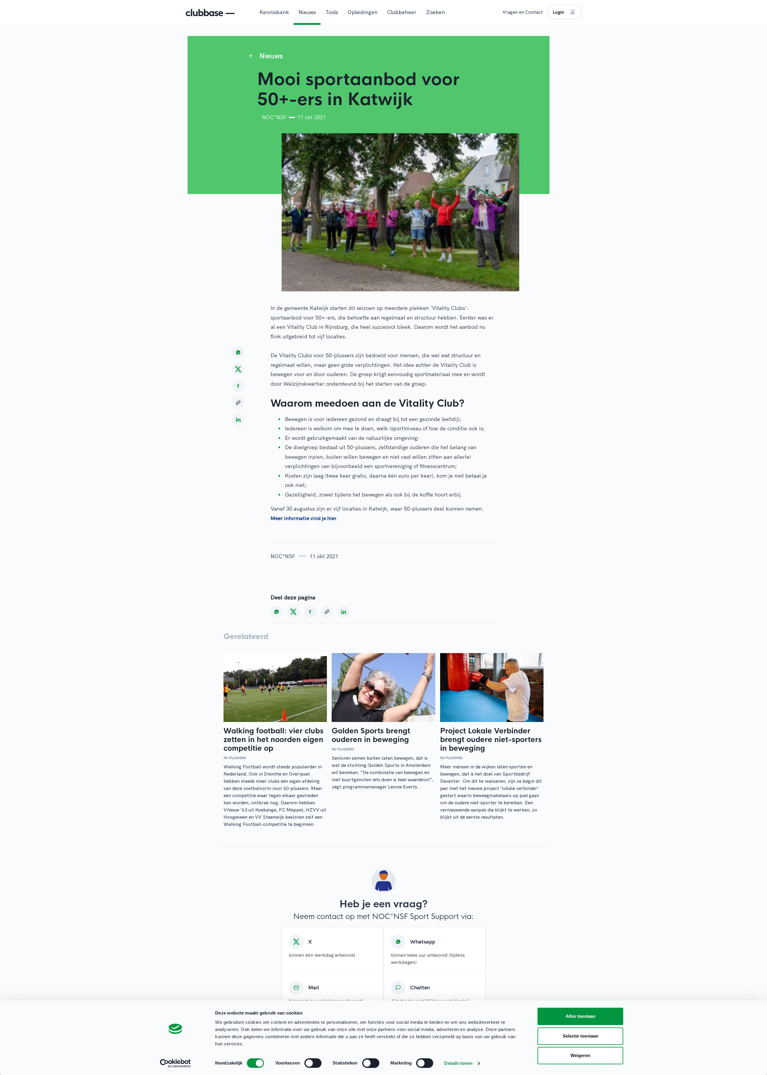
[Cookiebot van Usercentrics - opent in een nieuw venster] (175, 1063)
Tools (331, 12)
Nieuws (307, 12)
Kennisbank (274, 12)
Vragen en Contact (522, 12)
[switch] (312, 1063)
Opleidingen (363, 12)
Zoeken (435, 12)
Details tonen (458, 1063)
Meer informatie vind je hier (303, 518)
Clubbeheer (401, 12)
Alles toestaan (580, 1016)
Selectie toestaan (580, 1035)
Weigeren (580, 1055)
